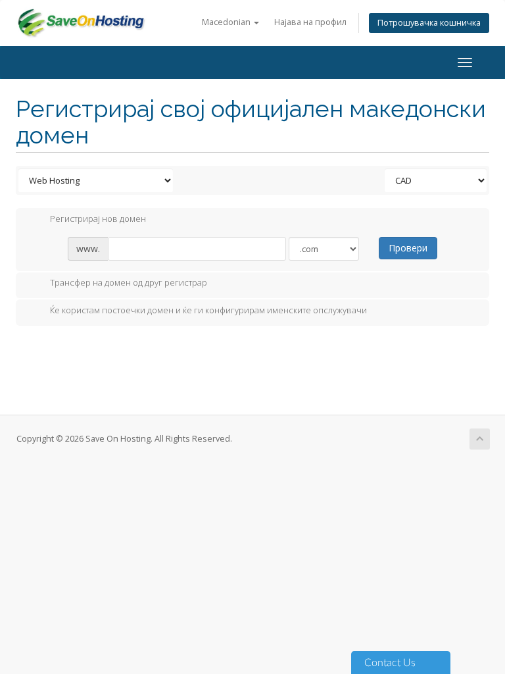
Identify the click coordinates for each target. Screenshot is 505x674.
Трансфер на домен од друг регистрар (128, 283)
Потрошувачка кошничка (429, 22)
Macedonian (227, 22)
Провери (408, 248)
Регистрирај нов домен (98, 218)
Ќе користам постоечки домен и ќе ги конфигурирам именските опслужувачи (208, 310)
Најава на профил (310, 22)
